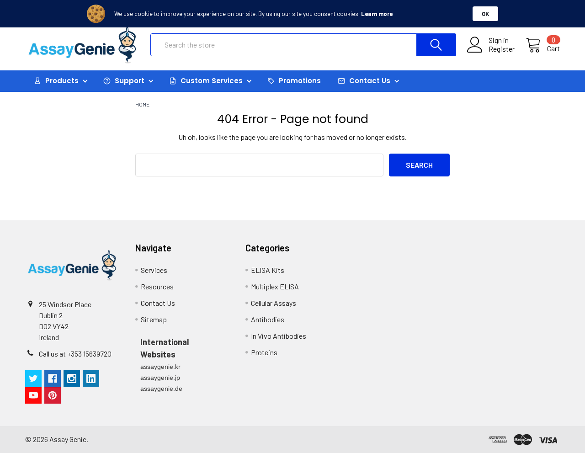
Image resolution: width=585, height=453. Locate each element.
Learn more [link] (377, 13)
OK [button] (485, 13)
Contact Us (158, 302)
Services (154, 270)
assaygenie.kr (160, 366)
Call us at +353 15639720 (75, 353)
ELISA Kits (267, 270)
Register (502, 49)
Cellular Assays (273, 302)
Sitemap (154, 319)
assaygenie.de (161, 388)
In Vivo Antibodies (278, 335)
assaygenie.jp (160, 377)
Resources (157, 286)
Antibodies (267, 319)
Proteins (264, 352)
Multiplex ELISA (275, 286)
